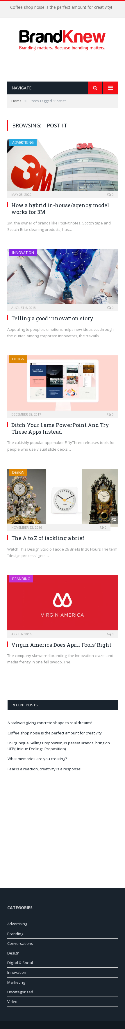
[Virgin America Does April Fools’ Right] (62, 604)
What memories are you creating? (37, 758)
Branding (21, 578)
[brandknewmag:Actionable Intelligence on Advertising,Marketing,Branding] (62, 38)
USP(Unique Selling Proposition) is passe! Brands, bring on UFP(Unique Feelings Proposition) (59, 745)
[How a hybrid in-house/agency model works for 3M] (62, 166)
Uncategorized (20, 992)
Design (18, 359)
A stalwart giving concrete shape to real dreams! (50, 722)
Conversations (20, 943)
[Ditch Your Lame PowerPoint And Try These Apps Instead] (62, 384)
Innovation (23, 252)
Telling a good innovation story (52, 318)
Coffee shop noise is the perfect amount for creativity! (61, 7)
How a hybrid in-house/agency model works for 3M (60, 208)
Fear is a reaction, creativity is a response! (44, 769)
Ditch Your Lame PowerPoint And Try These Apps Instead (60, 428)
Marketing (16, 982)
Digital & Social (20, 962)
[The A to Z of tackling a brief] (62, 498)
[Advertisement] (66, 66)
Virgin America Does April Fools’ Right (61, 644)
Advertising (23, 142)
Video (12, 1001)
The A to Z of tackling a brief (47, 538)
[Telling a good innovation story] (62, 278)
